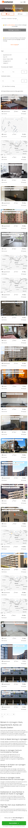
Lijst (8, 14)
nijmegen (13, 722)
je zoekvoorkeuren (11, 25)
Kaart (20, 14)
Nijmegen (15, 18)
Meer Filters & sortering (10, 86)
